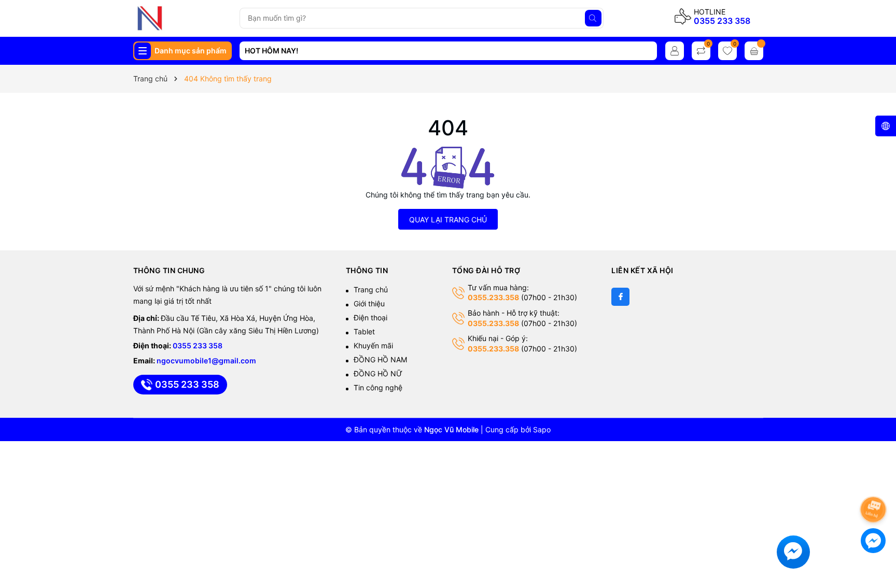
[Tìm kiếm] (593, 18)
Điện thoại (370, 317)
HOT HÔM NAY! (271, 50)
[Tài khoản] (674, 50)
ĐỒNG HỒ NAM (380, 359)
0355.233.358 (493, 297)
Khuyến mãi (373, 345)
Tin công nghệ (378, 387)
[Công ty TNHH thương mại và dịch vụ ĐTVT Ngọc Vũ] (182, 18)
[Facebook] (620, 297)
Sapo (542, 429)
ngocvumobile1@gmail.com (206, 360)
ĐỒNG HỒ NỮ (378, 373)
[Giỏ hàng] (754, 50)
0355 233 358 (722, 21)
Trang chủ (371, 289)
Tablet (364, 331)
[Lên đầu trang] (875, 482)
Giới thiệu (369, 303)
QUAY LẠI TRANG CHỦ (448, 219)
